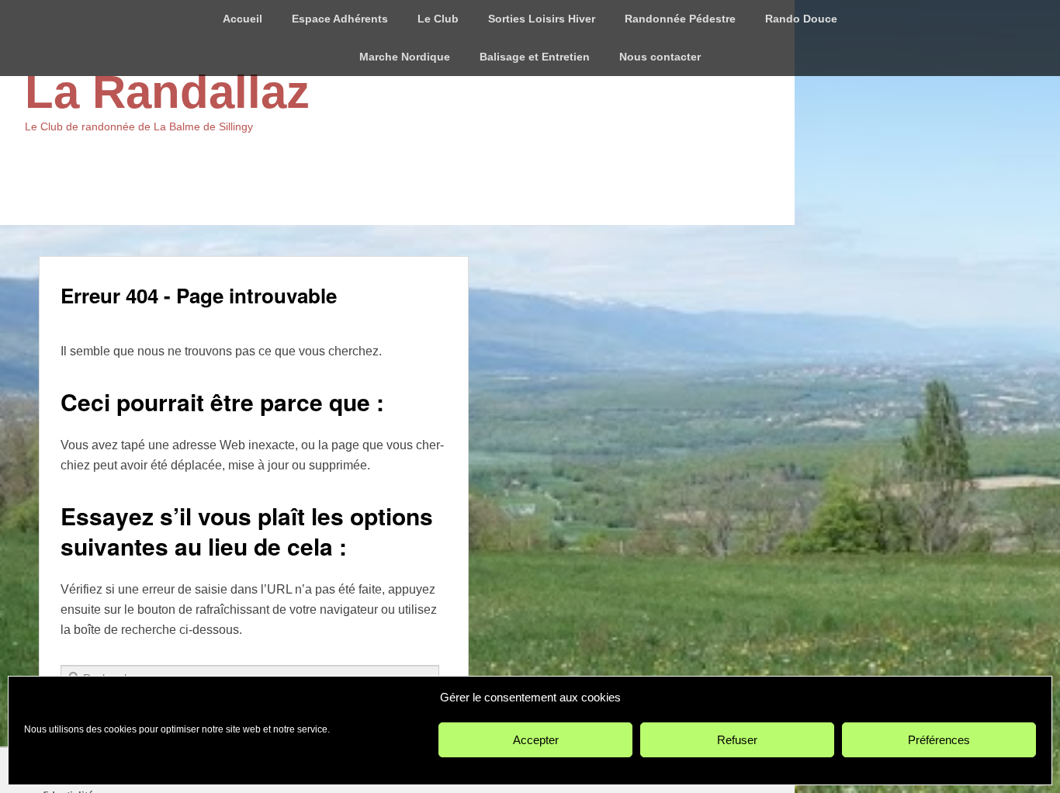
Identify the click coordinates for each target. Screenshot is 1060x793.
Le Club (438, 18)
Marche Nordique (404, 56)
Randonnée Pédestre (680, 18)
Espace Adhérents (340, 18)
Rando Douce (801, 18)
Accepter (536, 739)
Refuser (737, 739)
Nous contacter (660, 56)
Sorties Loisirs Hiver (541, 18)
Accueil (242, 18)
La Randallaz (167, 92)
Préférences (939, 739)
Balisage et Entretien (535, 56)
